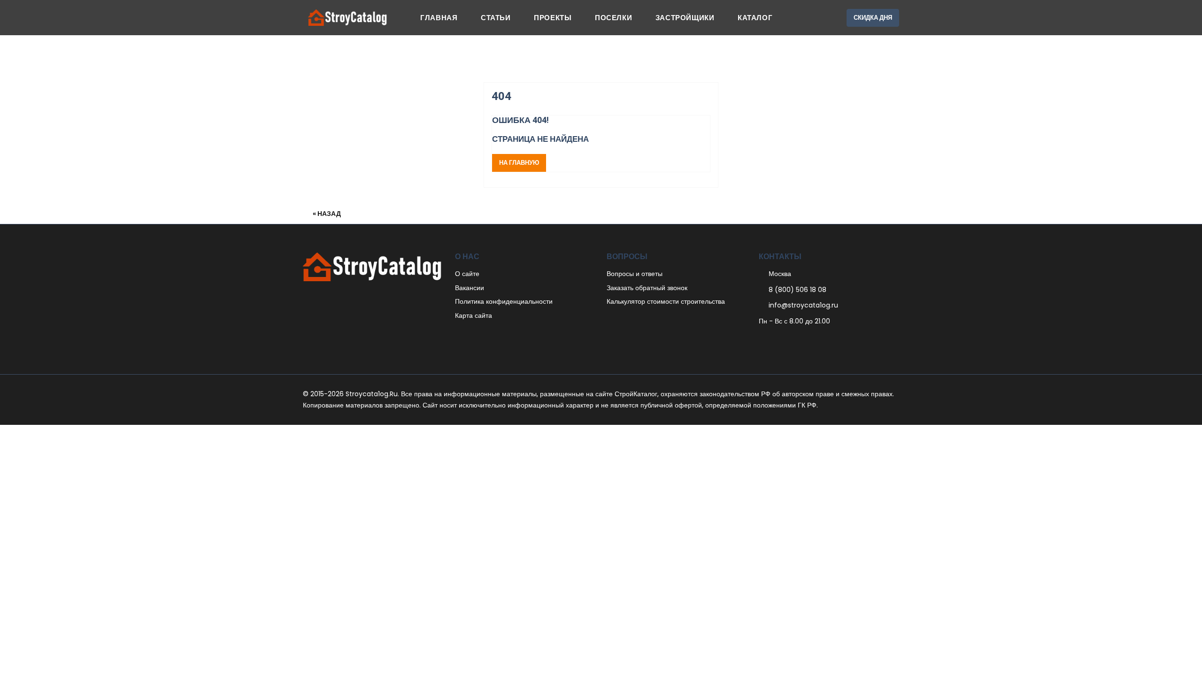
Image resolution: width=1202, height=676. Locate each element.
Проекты (552, 18)
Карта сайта (473, 315)
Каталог (755, 18)
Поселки (613, 18)
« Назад (327, 213)
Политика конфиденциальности (504, 301)
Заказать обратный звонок (647, 287)
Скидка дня (873, 17)
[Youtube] (810, 340)
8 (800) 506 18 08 (797, 289)
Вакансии (469, 287)
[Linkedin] (791, 340)
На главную (519, 162)
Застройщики (685, 18)
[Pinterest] (781, 340)
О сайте (467, 273)
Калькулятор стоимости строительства (666, 301)
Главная (438, 18)
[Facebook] (761, 340)
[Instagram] (800, 340)
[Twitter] (771, 340)
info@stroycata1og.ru (803, 305)
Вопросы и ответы (635, 273)
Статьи (496, 18)
